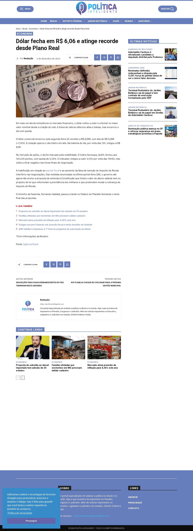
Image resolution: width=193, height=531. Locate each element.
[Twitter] (104, 57)
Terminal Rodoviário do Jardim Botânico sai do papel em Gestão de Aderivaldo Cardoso (145, 112)
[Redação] (18, 58)
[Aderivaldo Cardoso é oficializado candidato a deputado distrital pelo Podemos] (171, 54)
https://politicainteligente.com (52, 304)
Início (18, 28)
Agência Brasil (30, 244)
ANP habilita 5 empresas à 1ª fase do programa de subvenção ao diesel (54, 229)
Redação (28, 58)
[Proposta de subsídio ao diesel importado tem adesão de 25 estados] (32, 347)
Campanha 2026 (136, 68)
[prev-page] (18, 378)
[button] (167, 9)
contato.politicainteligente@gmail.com (90, 515)
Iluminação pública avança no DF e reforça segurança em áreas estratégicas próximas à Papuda (145, 131)
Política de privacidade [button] (20, 513)
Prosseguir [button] (31, 521)
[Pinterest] (111, 57)
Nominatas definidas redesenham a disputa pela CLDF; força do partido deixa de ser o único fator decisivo (145, 74)
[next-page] (23, 378)
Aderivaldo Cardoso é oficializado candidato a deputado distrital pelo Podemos (145, 54)
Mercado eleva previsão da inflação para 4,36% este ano (47, 220)
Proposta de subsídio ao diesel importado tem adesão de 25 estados (53, 211)
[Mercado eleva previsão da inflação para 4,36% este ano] (104, 347)
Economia (33, 28)
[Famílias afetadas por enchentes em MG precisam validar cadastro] (68, 347)
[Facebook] (97, 57)
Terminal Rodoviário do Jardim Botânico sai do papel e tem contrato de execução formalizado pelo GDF (144, 94)
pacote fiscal (52, 170)
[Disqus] (68, 424)
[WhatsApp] (118, 57)
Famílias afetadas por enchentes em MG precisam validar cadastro (52, 215)
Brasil (24, 28)
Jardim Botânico (137, 87)
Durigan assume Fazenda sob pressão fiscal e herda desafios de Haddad (55, 224)
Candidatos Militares (140, 49)
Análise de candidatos (140, 126)
